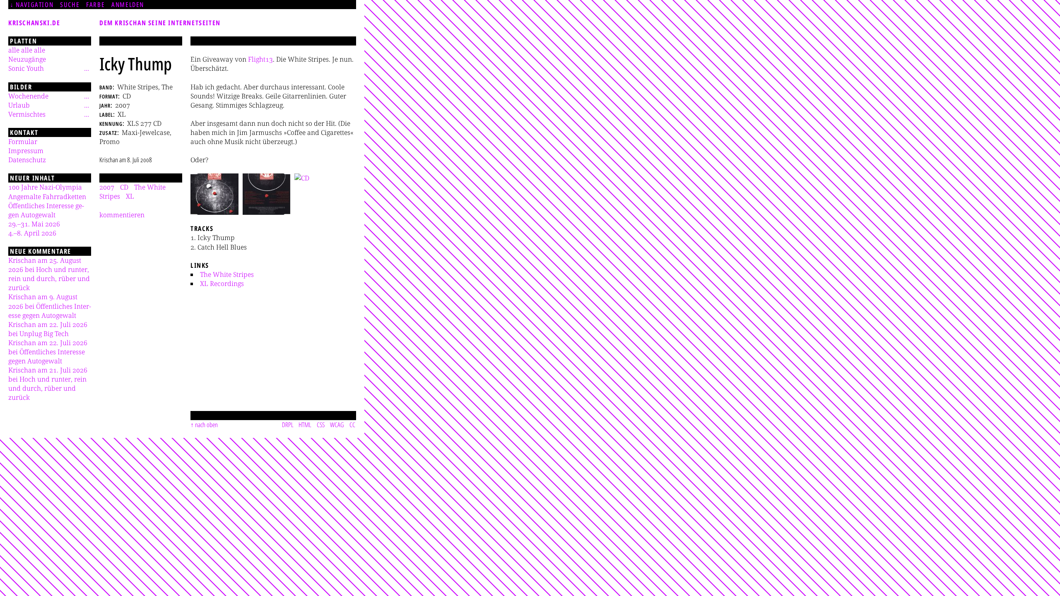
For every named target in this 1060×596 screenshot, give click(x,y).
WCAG (337, 424)
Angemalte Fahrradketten (47, 196)
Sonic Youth (26, 68)
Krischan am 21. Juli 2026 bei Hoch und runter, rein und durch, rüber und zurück (47, 383)
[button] (214, 194)
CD (124, 187)
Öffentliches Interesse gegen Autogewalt (46, 210)
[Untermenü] (86, 68)
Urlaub (19, 105)
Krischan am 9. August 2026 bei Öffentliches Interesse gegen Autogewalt (49, 306)
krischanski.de (34, 22)
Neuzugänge (27, 59)
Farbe (95, 4)
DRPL (288, 424)
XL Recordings (222, 283)
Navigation (34, 4)
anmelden (127, 4)
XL (130, 196)
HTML (305, 424)
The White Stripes (227, 274)
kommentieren (122, 214)
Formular (22, 141)
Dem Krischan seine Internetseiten (160, 22)
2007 (106, 187)
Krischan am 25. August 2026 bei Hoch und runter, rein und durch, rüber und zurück (49, 274)
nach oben (206, 424)
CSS (321, 424)
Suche (70, 4)
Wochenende (28, 96)
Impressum (25, 150)
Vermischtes (27, 114)
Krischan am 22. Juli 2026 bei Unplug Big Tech (47, 329)
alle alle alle (26, 50)
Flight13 (260, 59)
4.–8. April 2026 (32, 233)
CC (352, 424)
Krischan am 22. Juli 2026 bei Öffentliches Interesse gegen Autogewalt (47, 351)
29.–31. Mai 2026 (34, 223)
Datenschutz (27, 159)
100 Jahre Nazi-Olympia (45, 187)
